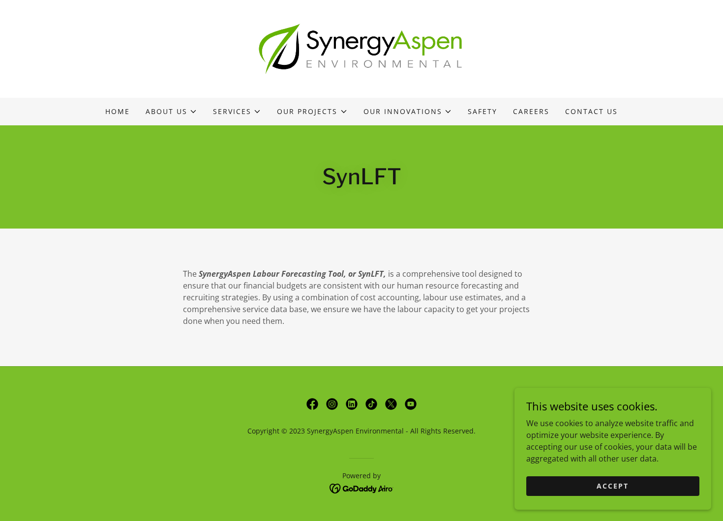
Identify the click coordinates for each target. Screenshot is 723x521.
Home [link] (117, 111)
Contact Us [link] (591, 111)
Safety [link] (482, 111)
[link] (361, 48)
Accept (613, 486)
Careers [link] (531, 111)
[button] (171, 111)
